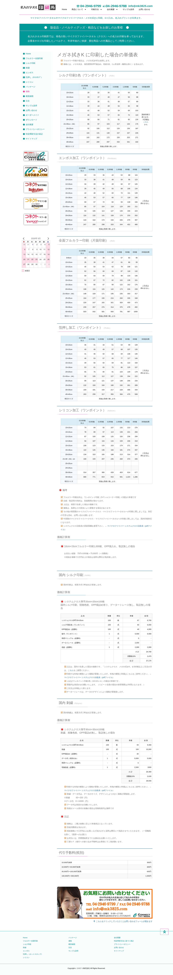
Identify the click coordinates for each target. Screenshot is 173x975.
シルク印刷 (30, 63)
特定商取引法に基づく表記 (124, 941)
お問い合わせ (144, 9)
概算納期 (29, 96)
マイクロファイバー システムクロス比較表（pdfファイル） (89, 677)
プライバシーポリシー (35, 129)
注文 (28, 101)
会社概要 (111, 9)
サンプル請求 (128, 9)
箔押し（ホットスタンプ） (33, 954)
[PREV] (24, 238)
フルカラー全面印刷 (34, 58)
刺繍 (28, 68)
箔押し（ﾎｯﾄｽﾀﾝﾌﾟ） (34, 77)
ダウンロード (31, 120)
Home (64, 9)
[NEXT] (48, 238)
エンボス (29, 73)
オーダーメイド (32, 115)
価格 (28, 91)
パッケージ (30, 87)
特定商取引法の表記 (34, 134)
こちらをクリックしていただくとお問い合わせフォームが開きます (123, 921)
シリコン (29, 82)
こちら (145, 122)
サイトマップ (31, 139)
